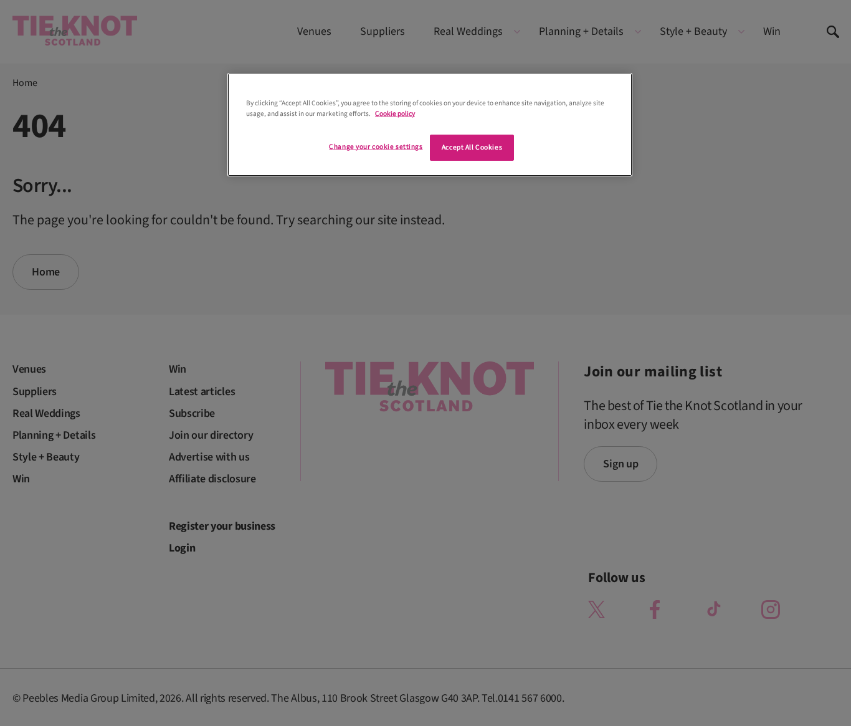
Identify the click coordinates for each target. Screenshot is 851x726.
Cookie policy (395, 113)
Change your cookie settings (375, 146)
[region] (429, 124)
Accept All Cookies (472, 147)
